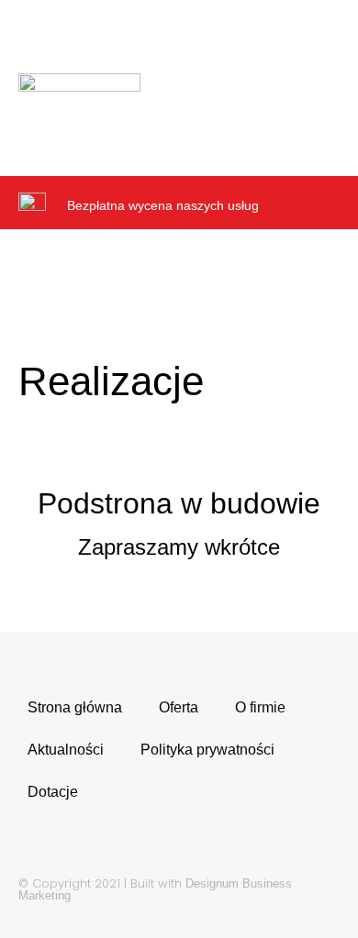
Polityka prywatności (207, 749)
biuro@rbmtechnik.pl (123, 39)
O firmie (260, 707)
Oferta (178, 707)
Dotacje (53, 792)
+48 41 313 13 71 (173, 25)
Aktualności (66, 749)
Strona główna (75, 707)
